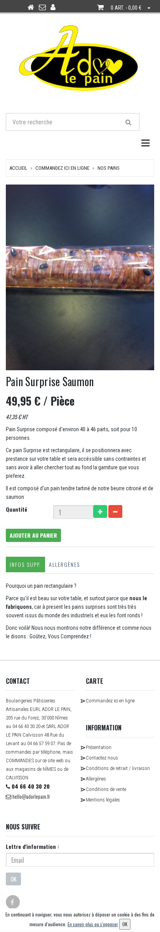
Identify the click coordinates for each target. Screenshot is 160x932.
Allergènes (64, 564)
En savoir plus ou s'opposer (93, 924)
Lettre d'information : (32, 846)
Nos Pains (108, 168)
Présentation (98, 747)
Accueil (18, 168)
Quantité (16, 509)
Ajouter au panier (33, 535)
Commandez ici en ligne (62, 168)
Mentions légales (103, 800)
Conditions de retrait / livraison (118, 768)
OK (13, 879)
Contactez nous (102, 758)
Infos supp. (25, 564)
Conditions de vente (106, 789)
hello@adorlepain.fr (30, 796)
